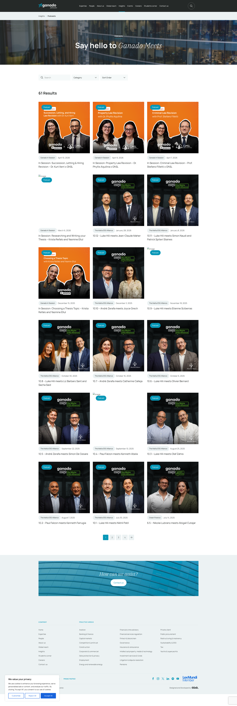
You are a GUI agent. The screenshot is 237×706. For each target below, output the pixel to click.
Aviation (82, 630)
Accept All (48, 695)
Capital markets (85, 638)
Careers (138, 6)
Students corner (150, 6)
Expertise (83, 6)
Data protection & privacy (89, 656)
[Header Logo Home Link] (48, 6)
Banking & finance (86, 634)
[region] (32, 688)
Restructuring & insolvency (171, 638)
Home (41, 630)
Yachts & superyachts (169, 651)
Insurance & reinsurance (129, 647)
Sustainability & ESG (168, 643)
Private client (165, 630)
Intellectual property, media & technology (136, 651)
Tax (161, 647)
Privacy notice (69, 679)
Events (130, 6)
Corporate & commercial (89, 651)
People (91, 6)
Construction (84, 647)
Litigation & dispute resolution (131, 660)
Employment (84, 660)
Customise (16, 695)
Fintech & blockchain (128, 638)
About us (100, 6)
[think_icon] (194, 688)
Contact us (163, 6)
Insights (122, 6)
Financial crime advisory (129, 630)
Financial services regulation (131, 634)
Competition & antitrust (88, 643)
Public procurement (168, 634)
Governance (124, 643)
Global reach (111, 6)
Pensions (123, 664)
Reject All (32, 695)
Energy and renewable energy (90, 664)
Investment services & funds (131, 656)
